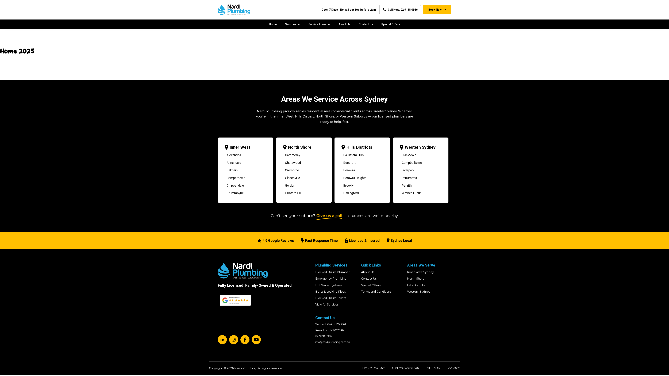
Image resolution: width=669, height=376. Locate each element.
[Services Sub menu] (298, 24)
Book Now (435, 9)
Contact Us (366, 24)
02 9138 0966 (323, 336)
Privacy (454, 368)
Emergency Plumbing (331, 278)
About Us (344, 24)
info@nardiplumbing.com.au (332, 342)
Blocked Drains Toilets (330, 298)
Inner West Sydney (420, 272)
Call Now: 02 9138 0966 (403, 9)
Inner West (240, 147)
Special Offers (390, 24)
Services (290, 24)
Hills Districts (359, 147)
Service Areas (317, 24)
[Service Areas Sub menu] (329, 24)
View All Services (326, 304)
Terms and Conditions (376, 291)
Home (273, 24)
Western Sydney (420, 147)
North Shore (299, 147)
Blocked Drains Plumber (332, 272)
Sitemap (433, 368)
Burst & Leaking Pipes (330, 291)
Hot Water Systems (328, 285)
